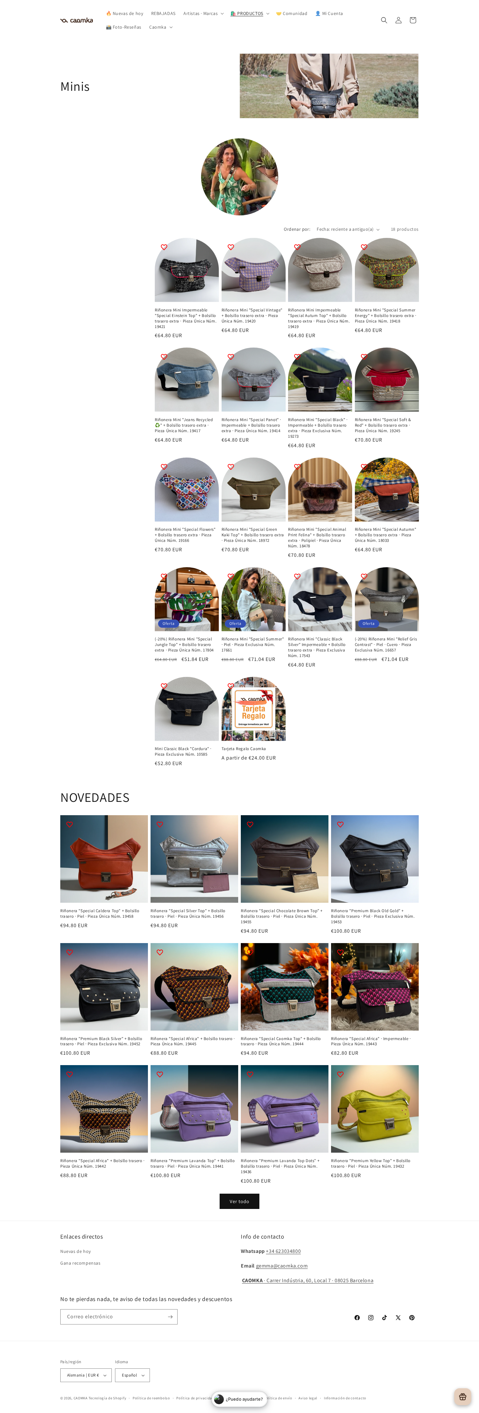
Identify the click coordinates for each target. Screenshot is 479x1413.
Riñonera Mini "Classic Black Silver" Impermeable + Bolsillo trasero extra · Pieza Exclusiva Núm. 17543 (317, 647)
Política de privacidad (195, 1398)
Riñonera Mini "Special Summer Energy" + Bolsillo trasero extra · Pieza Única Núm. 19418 (385, 316)
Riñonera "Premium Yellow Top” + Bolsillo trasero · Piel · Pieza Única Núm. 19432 (371, 1163)
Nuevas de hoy (75, 1251)
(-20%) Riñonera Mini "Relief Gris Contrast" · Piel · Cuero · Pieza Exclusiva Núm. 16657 (386, 645)
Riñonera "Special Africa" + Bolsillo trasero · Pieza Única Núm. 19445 (193, 1041)
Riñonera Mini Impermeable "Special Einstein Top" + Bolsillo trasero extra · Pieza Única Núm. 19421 (185, 318)
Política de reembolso (151, 1398)
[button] (203, 13)
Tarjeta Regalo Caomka (244, 748)
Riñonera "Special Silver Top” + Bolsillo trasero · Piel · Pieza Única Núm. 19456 (188, 913)
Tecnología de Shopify (107, 1398)
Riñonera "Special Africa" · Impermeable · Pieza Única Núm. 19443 (371, 1041)
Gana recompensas (80, 1263)
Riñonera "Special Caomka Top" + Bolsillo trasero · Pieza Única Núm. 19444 (281, 1041)
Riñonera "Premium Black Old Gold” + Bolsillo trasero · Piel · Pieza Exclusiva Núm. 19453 (373, 916)
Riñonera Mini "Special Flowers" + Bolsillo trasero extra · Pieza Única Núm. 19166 (185, 535)
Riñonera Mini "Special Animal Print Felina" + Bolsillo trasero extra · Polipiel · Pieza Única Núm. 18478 (317, 538)
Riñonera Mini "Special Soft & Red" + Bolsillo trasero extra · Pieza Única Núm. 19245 (383, 425)
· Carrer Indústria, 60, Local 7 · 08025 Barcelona (308, 1280)
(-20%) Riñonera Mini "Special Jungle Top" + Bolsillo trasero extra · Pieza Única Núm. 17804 (184, 645)
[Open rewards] (462, 1396)
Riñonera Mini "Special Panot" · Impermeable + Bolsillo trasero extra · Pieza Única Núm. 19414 (252, 425)
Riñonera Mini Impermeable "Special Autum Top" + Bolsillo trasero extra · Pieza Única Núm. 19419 (319, 318)
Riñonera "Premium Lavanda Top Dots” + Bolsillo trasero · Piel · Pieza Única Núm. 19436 (280, 1166)
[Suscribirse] (170, 1316)
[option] (239, 176)
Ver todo (239, 1201)
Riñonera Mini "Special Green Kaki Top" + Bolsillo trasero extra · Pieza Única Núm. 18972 (253, 535)
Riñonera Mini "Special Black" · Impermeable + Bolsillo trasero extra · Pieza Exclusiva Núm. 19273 (318, 428)
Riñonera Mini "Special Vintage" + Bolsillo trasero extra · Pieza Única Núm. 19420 (252, 316)
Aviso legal (307, 1398)
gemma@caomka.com (282, 1265)
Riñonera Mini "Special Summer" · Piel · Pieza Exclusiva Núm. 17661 (253, 645)
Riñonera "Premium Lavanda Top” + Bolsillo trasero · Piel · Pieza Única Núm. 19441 (193, 1163)
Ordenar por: (297, 229)
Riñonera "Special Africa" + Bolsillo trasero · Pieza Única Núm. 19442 (102, 1163)
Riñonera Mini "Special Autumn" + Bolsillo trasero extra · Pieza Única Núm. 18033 (385, 535)
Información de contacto (345, 1398)
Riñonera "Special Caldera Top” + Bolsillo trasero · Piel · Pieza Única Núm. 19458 (99, 913)
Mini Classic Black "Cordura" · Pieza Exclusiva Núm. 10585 (183, 751)
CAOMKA (81, 1398)
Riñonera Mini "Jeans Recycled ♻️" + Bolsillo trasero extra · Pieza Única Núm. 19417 (184, 425)
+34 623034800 (283, 1251)
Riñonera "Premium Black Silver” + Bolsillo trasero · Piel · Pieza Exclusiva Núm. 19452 (101, 1041)
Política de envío (278, 1398)
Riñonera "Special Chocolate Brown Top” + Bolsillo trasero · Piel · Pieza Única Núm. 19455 (282, 916)
